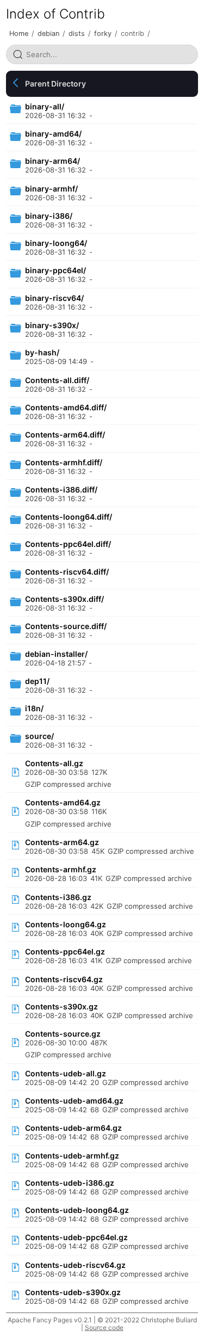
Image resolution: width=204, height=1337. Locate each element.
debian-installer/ (56, 653)
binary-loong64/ (56, 243)
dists (77, 33)
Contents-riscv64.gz (64, 979)
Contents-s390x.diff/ (64, 598)
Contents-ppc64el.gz (65, 951)
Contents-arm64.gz (62, 842)
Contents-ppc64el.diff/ (68, 544)
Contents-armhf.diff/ (63, 462)
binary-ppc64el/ (55, 270)
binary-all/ (44, 106)
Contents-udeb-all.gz (65, 1073)
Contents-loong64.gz (65, 924)
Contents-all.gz (54, 763)
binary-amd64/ (53, 133)
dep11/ (37, 681)
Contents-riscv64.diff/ (67, 571)
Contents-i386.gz (58, 897)
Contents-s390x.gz (61, 1006)
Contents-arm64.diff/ (65, 434)
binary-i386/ (48, 215)
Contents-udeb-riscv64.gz (75, 1265)
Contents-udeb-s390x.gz (73, 1292)
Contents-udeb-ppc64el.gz (76, 1237)
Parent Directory (55, 83)
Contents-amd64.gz (63, 802)
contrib (132, 33)
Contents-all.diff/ (57, 380)
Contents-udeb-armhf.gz (72, 1155)
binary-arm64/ (52, 160)
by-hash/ (42, 352)
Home (18, 33)
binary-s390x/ (52, 325)
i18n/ (34, 708)
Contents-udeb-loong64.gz (77, 1210)
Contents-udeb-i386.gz (69, 1182)
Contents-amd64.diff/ (66, 407)
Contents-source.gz (63, 1033)
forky (103, 33)
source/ (39, 736)
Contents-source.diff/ (66, 626)
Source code (104, 1327)
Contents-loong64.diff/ (68, 516)
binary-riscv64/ (54, 298)
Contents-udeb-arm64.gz (73, 1127)
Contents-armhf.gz (60, 869)
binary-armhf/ (51, 188)
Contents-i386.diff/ (61, 489)
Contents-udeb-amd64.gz (74, 1100)
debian (48, 33)
